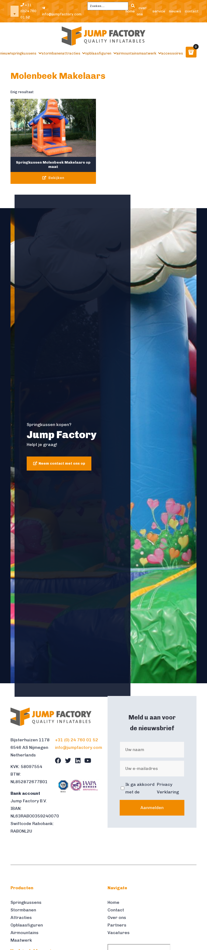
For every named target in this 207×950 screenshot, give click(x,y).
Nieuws (175, 11)
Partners (117, 925)
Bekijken (55, 178)
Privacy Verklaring (168, 788)
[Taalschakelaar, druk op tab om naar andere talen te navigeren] (15, 11)
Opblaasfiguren (98, 53)
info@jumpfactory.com (61, 14)
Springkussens (23, 53)
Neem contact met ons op (62, 463)
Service (158, 11)
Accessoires (172, 53)
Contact (192, 11)
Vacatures (119, 932)
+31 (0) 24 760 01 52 (76, 739)
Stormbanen (52, 53)
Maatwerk (147, 53)
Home (130, 11)
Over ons (141, 11)
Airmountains (127, 53)
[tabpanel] (103, 445)
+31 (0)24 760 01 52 (28, 11)
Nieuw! (5, 53)
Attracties (71, 53)
